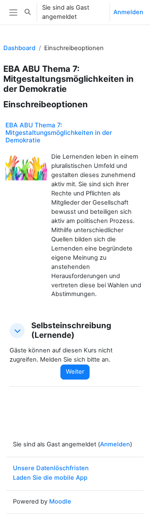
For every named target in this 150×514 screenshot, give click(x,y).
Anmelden (128, 12)
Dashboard (19, 48)
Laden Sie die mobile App (50, 477)
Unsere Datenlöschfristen (51, 468)
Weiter (75, 371)
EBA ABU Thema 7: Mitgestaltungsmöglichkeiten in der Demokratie (58, 132)
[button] (27, 12)
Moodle (60, 501)
